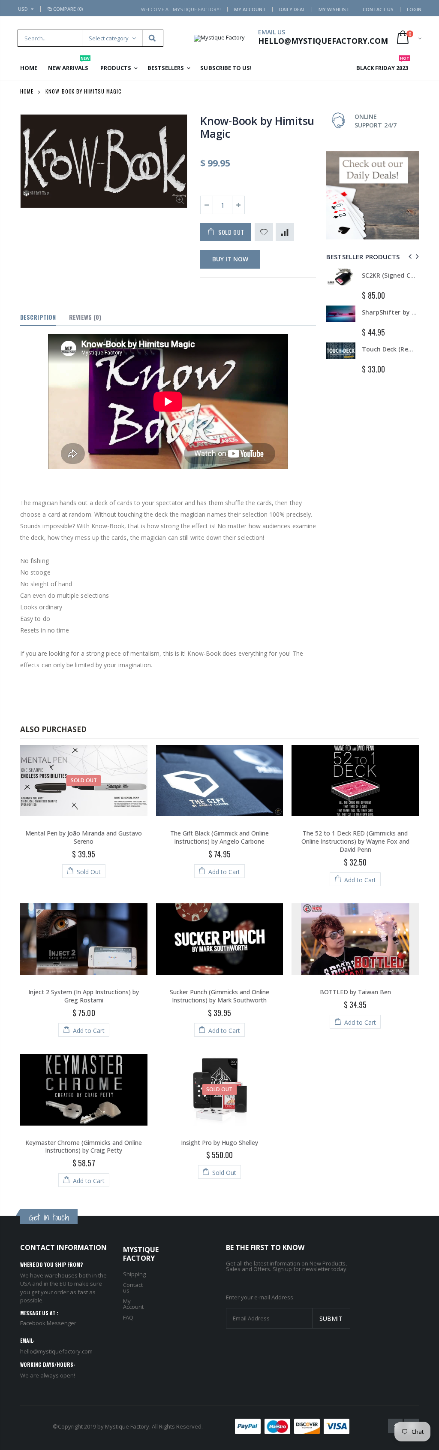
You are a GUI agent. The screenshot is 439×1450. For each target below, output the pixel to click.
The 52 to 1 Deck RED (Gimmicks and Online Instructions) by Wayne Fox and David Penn (355, 841)
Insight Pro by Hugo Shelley (219, 1142)
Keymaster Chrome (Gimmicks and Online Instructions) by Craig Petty (83, 1146)
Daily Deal (292, 9)
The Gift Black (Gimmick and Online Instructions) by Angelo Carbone (219, 837)
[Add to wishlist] (264, 232)
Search (152, 38)
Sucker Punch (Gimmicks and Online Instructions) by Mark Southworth (219, 996)
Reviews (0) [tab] (85, 316)
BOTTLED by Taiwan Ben (355, 992)
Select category (109, 38)
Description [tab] (38, 316)
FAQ (128, 1317)
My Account (250, 9)
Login (414, 9)
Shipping (134, 1274)
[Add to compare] (285, 232)
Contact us (133, 1287)
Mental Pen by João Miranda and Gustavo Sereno (83, 837)
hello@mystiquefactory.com (56, 1351)
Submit (331, 1318)
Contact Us (378, 9)
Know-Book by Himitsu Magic (257, 127)
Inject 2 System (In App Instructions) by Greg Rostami (83, 996)
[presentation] (409, 256)
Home (26, 91)
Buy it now (230, 259)
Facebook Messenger (48, 1323)
